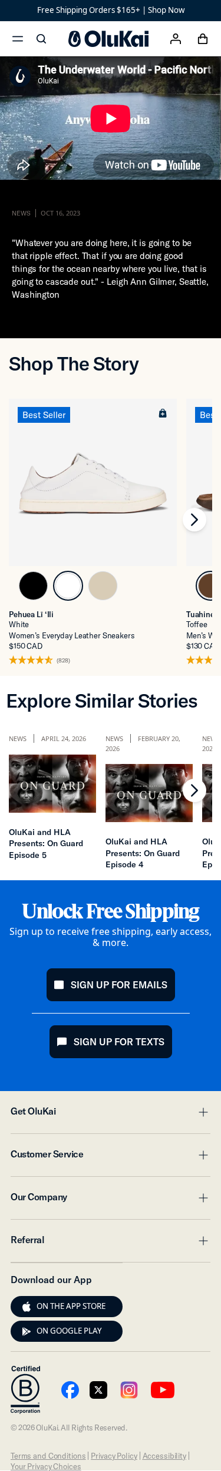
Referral (110, 1243)
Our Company (110, 1200)
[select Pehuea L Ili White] (68, 586)
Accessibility (164, 1455)
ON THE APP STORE (71, 1306)
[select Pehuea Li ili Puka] (103, 586)
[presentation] (26, 1306)
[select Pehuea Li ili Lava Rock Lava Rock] (33, 586)
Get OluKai (110, 1114)
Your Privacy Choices (46, 1466)
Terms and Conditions (48, 1455)
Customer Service (110, 1157)
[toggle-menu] (201, 1112)
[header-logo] (108, 39)
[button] (163, 413)
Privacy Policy (114, 1455)
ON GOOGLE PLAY (69, 1330)
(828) (63, 661)
